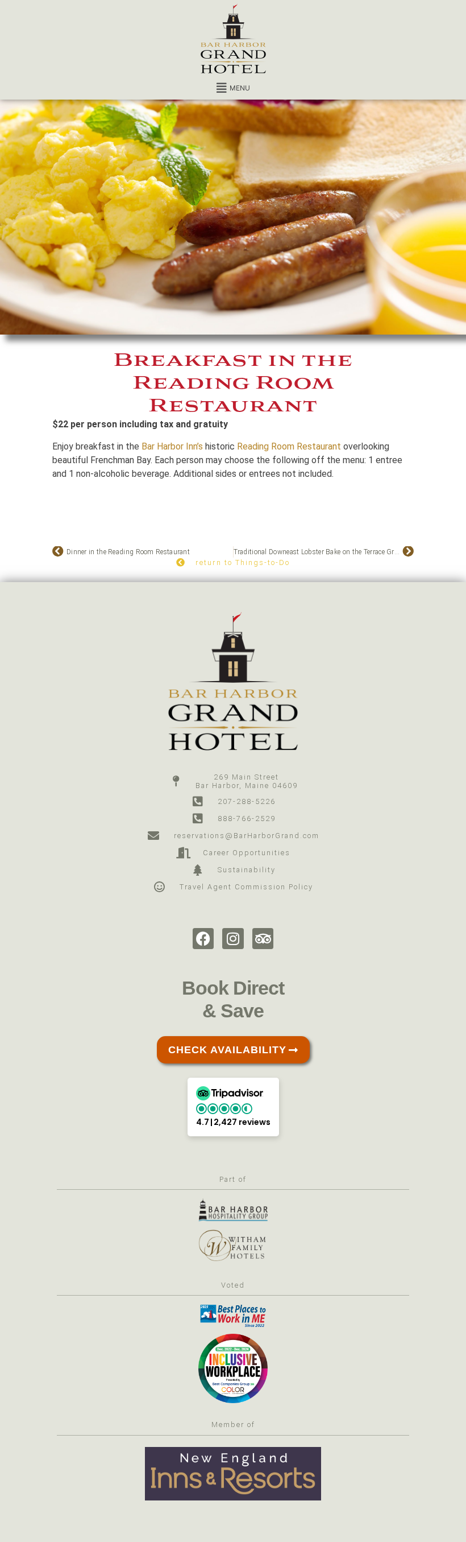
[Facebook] (203, 939)
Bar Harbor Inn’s (172, 446)
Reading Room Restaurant (289, 446)
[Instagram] (233, 939)
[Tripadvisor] (263, 939)
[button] (233, 88)
